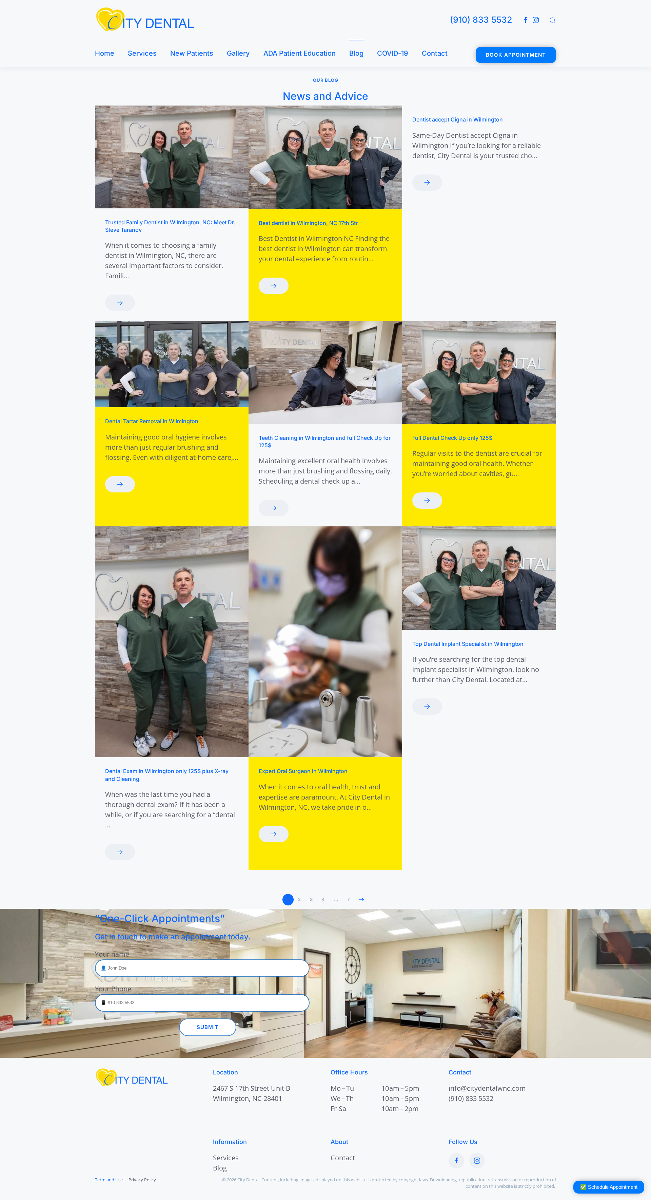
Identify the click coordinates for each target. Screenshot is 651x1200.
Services (142, 53)
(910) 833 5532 (481, 20)
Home (104, 53)
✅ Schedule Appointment (608, 1187)
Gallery (238, 53)
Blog (356, 53)
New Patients (191, 53)
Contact (435, 53)
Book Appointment (516, 55)
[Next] (361, 899)
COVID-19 (392, 53)
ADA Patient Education (299, 53)
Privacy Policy (142, 1180)
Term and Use (109, 1180)
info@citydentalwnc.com (487, 1088)
